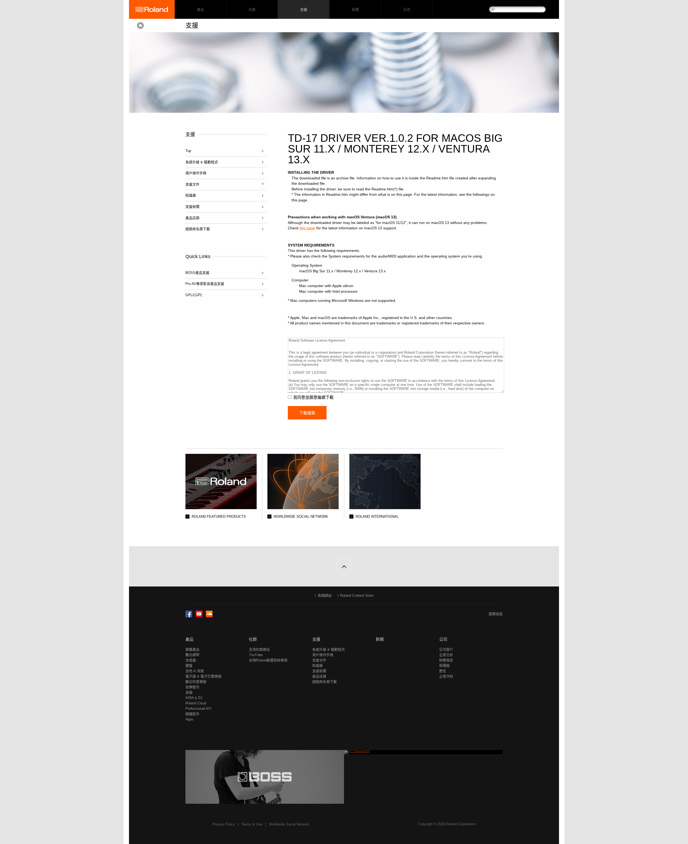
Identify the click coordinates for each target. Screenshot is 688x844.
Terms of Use (251, 824)
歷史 (442, 671)
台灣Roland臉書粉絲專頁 (268, 660)
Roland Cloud (195, 703)
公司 (406, 10)
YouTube (256, 655)
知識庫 (190, 195)
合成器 (190, 660)
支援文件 (319, 660)
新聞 (355, 10)
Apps (189, 719)
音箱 (188, 692)
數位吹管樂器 (195, 682)
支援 (303, 10)
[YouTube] (199, 616)
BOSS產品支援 (197, 273)
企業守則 (446, 676)
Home (140, 25)
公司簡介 (446, 649)
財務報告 (446, 660)
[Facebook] (188, 616)
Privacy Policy (223, 824)
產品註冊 (192, 218)
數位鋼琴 (192, 655)
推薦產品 (192, 649)
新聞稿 (444, 666)
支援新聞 (192, 207)
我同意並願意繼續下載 (313, 397)
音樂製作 (192, 687)
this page (307, 228)
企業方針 (446, 655)
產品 (189, 639)
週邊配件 (192, 714)
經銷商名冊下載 (197, 229)
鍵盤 (188, 666)
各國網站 (325, 595)
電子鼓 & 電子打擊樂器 (203, 676)
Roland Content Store (357, 595)
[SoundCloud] (209, 616)
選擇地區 (496, 614)
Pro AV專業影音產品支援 (204, 284)
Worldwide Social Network (289, 824)
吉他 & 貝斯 (194, 671)
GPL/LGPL (193, 295)
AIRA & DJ (193, 698)
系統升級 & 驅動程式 (201, 162)
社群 (252, 10)
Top (188, 151)
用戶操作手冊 (195, 173)
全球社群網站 (259, 649)
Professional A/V (198, 709)
